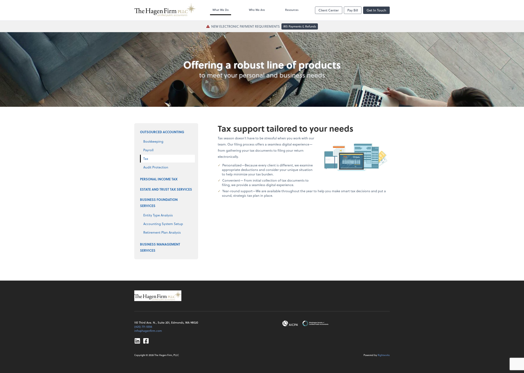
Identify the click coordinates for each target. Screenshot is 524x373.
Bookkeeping (153, 141)
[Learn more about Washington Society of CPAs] (315, 323)
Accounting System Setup (163, 223)
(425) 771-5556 (143, 326)
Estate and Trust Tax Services (166, 189)
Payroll (148, 150)
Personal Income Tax (158, 179)
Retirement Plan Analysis (162, 232)
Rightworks (384, 355)
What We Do (220, 10)
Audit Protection (155, 167)
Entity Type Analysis (158, 215)
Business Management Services (160, 247)
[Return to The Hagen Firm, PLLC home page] (165, 10)
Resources (291, 10)
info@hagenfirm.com (148, 331)
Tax (145, 158)
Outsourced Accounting (162, 132)
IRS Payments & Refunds (299, 26)
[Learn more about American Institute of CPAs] (290, 323)
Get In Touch (376, 10)
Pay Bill (352, 10)
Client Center (328, 10)
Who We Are (257, 10)
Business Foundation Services (159, 202)
